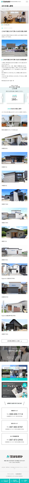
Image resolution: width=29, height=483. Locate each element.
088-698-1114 (16, 414)
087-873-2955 (16, 440)
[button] (2, 97)
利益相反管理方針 (19, 473)
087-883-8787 (16, 427)
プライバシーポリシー (10, 473)
